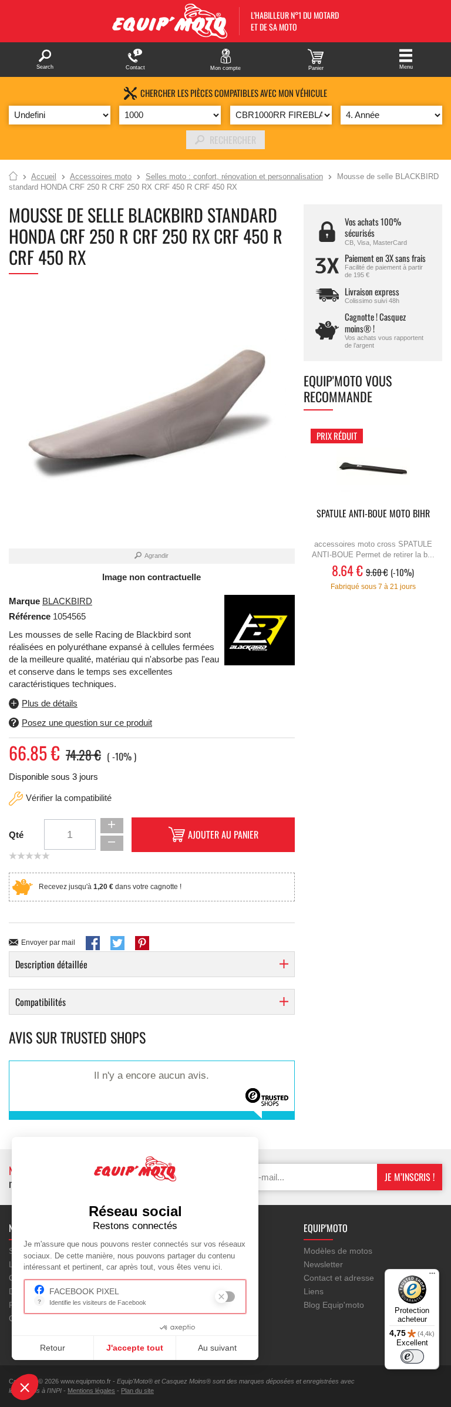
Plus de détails (50, 703)
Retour (52, 1347)
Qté (16, 835)
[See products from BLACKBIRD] (259, 629)
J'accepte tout (134, 1347)
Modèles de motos (338, 1250)
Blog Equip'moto (334, 1305)
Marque (24, 601)
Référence (31, 616)
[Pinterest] (142, 943)
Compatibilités (40, 1002)
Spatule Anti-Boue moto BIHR (373, 514)
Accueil (13, 176)
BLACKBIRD (67, 601)
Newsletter (323, 1264)
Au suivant (217, 1347)
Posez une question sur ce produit (87, 723)
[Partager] (93, 943)
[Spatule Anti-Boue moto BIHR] (373, 465)
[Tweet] (117, 943)
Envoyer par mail (48, 942)
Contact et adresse (339, 1278)
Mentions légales (91, 1390)
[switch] (412, 1356)
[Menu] (432, 1276)
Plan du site (137, 1390)
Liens (314, 1291)
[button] (25, 1387)
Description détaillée (51, 964)
